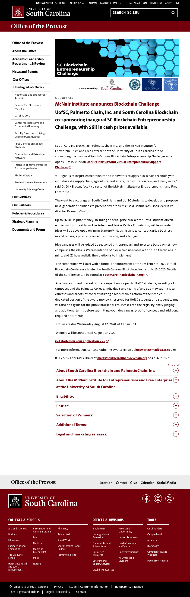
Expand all (173, 365)
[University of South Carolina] (43, 501)
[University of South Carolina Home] (41, 12)
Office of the (39, 26)
